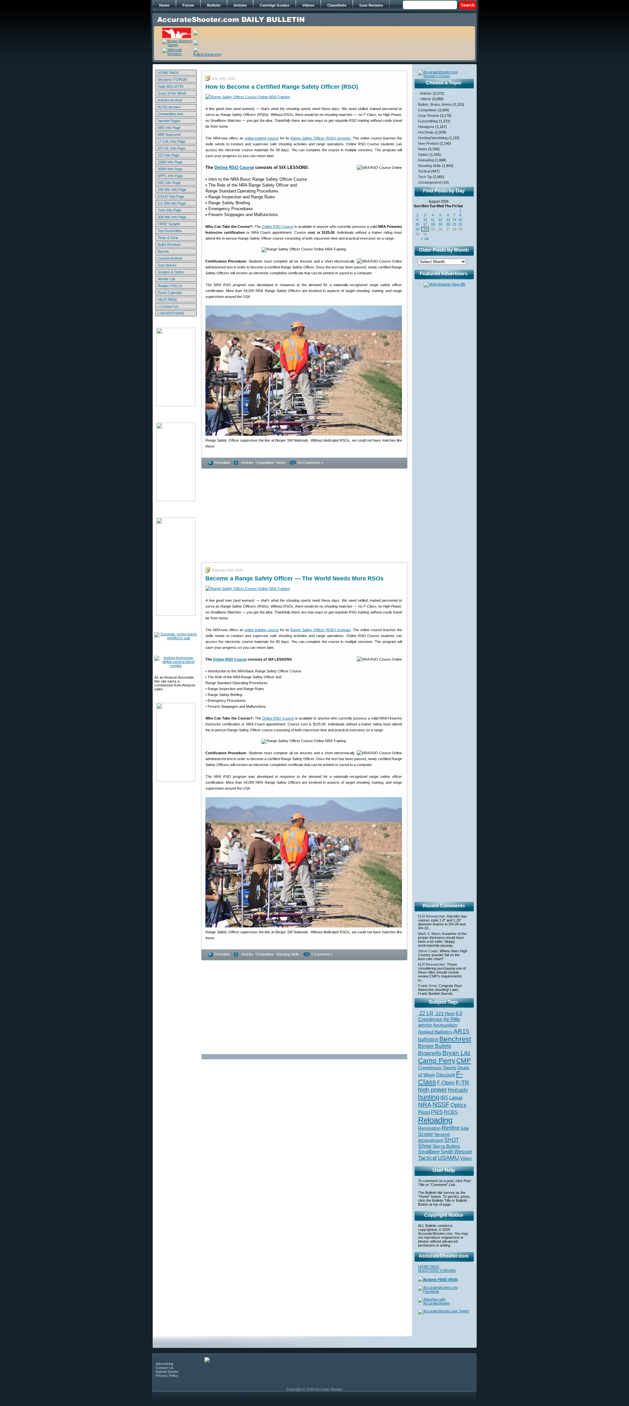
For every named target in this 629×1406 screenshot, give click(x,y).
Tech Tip (425, 177)
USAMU (448, 1157)
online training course (262, 138)
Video (466, 1158)
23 (417, 229)
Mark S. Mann (429, 934)
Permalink (222, 463)
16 (417, 224)
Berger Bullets (434, 1046)
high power (432, 1089)
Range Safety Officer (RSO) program (320, 138)
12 (440, 220)
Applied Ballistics (435, 1031)
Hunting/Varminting (433, 138)
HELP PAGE (167, 299)
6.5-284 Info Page (172, 203)
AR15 (461, 1031)
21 (454, 224)
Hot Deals (426, 132)
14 (454, 220)
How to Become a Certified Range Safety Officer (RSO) (281, 86)
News (280, 463)
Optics (423, 154)
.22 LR (425, 1013)
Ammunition (445, 1025)
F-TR (462, 1082)
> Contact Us (168, 306)
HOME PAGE (168, 73)
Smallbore (429, 1151)
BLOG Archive (169, 107)
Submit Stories (167, 1372)
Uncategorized (429, 182)
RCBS (451, 1112)
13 (448, 220)
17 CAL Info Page (171, 141)
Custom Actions (170, 258)
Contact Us (165, 1368)
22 (460, 224)
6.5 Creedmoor (440, 1016)
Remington (429, 1128)
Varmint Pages (169, 121)
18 (433, 224)
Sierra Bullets (446, 1146)
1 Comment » (322, 954)
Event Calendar (170, 293)
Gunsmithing (428, 121)
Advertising (164, 1364)
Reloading (426, 160)
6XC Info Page (169, 183)
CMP (463, 1060)
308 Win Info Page (172, 217)
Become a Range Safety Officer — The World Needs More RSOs (294, 578)
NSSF (440, 1104)
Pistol (424, 1112)
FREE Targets (169, 224)
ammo (425, 1025)
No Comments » (310, 463)
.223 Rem (444, 1013)
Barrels (163, 251)
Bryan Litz (456, 1052)
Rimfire (450, 1128)
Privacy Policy (167, 1376)
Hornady (458, 1090)
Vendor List (166, 279)
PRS (437, 1111)
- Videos (424, 99)
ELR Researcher (431, 916)
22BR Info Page (170, 162)
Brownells (429, 1053)
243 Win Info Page (172, 190)
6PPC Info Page (170, 176)
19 (440, 224)
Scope (425, 1134)
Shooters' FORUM (172, 80)
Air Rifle (451, 1019)
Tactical (424, 171)
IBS (444, 1097)
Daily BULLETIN (170, 86)
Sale (464, 1128)
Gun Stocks (167, 265)
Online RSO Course (234, 167)
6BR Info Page (169, 128)
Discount (445, 1074)
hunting (428, 1097)
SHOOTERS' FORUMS (437, 1270)
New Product (428, 143)
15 (460, 220)
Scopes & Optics (171, 272)
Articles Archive (170, 100)
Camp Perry (436, 1061)
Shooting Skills (287, 954)
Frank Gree (427, 986)
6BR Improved (169, 135)
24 (425, 229)
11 (432, 220)
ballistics (428, 1039)
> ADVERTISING (171, 313)
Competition (265, 463)
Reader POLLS (170, 286)
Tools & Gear (168, 238)
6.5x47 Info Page (171, 196)
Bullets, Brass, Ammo (435, 104)
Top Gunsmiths (170, 231)
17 (425, 224)
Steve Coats (428, 951)
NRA (424, 1104)
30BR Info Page (170, 169)
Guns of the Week (172, 93)
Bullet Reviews (169, 245)
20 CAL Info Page (171, 148)
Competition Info (170, 114)
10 (425, 220)
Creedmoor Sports (437, 1067)
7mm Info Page (169, 210)
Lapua (455, 1097)
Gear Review (428, 116)
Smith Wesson (456, 1151)
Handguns (426, 127)
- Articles (247, 463)
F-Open (446, 1083)
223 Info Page (169, 155)
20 (448, 224)
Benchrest (455, 1039)
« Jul (425, 239)
